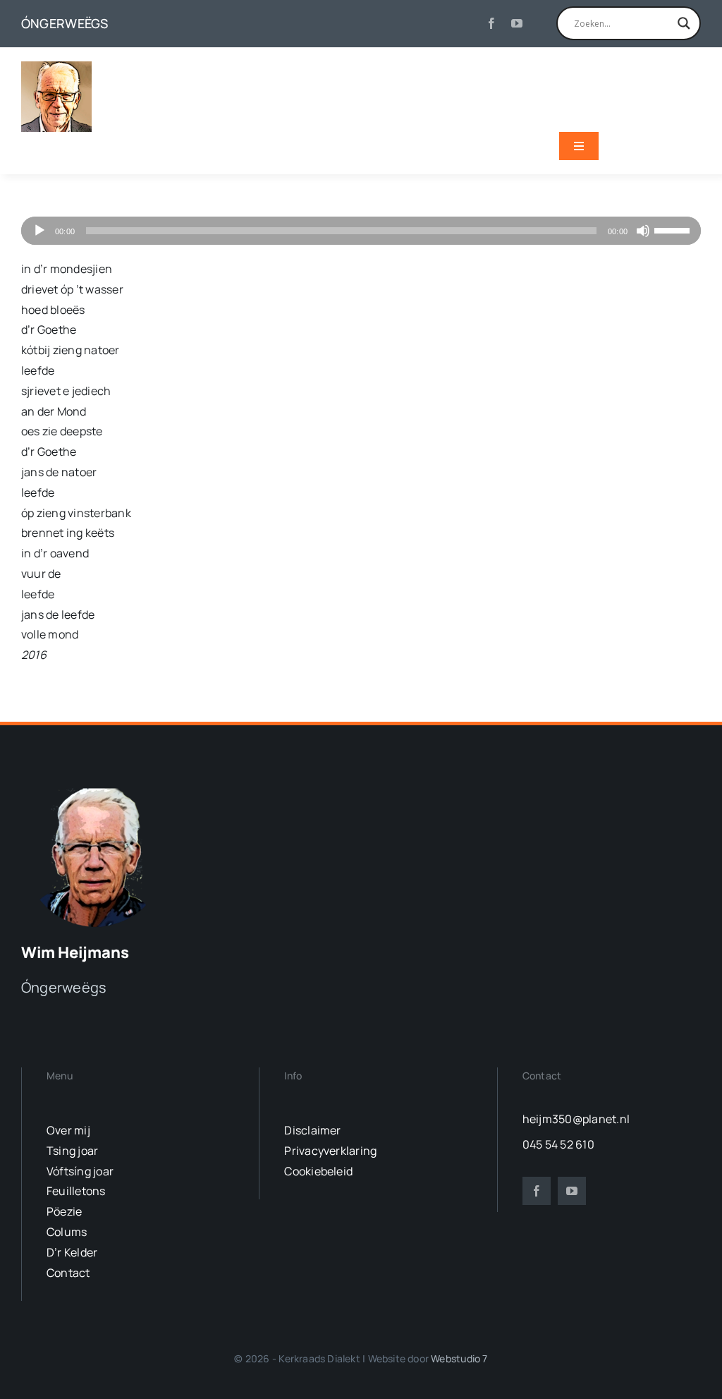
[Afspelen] (39, 231)
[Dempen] (643, 231)
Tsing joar (72, 1150)
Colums (67, 1232)
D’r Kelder (72, 1252)
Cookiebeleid (318, 1171)
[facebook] (491, 23)
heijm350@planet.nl (576, 1119)
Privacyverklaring (330, 1150)
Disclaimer (312, 1130)
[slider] (674, 229)
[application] (361, 231)
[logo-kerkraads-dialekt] (97, 787)
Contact (68, 1272)
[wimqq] (56, 67)
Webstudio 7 (459, 1358)
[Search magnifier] (684, 23)
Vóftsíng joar (80, 1171)
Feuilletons (76, 1191)
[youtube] (516, 23)
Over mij (68, 1130)
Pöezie (64, 1211)
